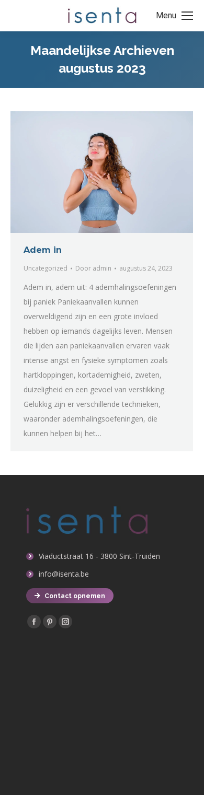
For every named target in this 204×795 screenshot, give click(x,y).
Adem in (43, 250)
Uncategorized (45, 268)
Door (93, 268)
